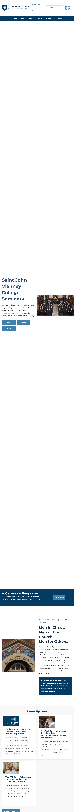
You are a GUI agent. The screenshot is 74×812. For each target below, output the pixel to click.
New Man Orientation (37, 8)
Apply (32, 18)
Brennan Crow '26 (62, 688)
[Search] (61, 8)
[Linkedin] (69, 9)
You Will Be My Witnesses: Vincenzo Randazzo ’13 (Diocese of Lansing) (18, 779)
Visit (23, 18)
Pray (40, 18)
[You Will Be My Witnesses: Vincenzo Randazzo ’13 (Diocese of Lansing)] (11, 768)
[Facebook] (66, 6)
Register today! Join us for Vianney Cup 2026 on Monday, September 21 (18, 731)
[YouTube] (69, 6)
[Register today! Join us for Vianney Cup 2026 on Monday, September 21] (11, 721)
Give (60, 18)
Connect (50, 18)
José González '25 (48, 688)
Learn (15, 18)
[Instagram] (66, 9)
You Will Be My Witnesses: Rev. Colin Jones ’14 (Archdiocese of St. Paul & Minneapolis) (53, 734)
